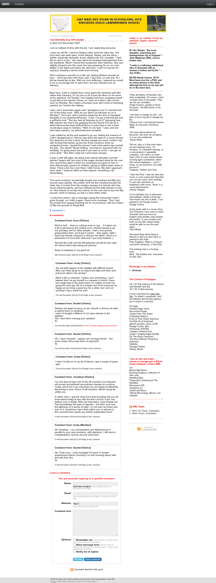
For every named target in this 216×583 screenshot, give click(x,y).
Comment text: (63, 511)
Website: (66, 503)
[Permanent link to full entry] (51, 43)
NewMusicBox (136, 378)
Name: (68, 483)
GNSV (6, 4)
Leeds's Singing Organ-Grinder (144, 334)
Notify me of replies (87, 551)
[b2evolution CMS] (147, 431)
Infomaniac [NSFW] (139, 329)
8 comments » (57, 210)
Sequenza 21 (135, 388)
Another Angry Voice (139, 308)
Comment (60, 220)
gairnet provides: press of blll (143, 324)
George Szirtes (136, 326)
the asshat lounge (138, 311)
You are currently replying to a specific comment (86, 478)
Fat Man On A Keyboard (141, 321)
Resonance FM (136, 385)
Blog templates (69, 581)
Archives (136, 270)
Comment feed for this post (88, 569)
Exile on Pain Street (139, 319)
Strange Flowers (137, 346)
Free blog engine (90, 581)
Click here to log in (82, 487)
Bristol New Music (138, 370)
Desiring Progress (138, 372)
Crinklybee (134, 316)
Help (59, 581)
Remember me (83, 540)
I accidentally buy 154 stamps (67, 39)
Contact (19, 4)
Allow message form (87, 545)
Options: (66, 539)
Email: (68, 493)
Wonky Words (136, 349)
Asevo (79, 581)
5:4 (130, 367)
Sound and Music (137, 390)
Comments (154, 411)
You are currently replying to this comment (100, 326)
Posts (144, 411)
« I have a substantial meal (62, 36)
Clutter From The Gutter (141, 313)
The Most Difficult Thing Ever (143, 339)
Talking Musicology (138, 393)
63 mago (133, 306)
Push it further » (116, 36)
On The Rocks (136, 336)
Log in (210, 4)
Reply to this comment (93, 255)
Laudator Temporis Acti (140, 331)
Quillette (133, 344)
